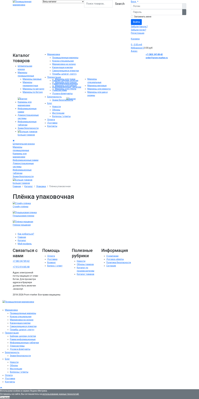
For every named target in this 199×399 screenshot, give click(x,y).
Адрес (134, 51)
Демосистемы (59, 90)
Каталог (22, 240)
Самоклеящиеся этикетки (65, 70)
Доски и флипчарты (62, 93)
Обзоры (56, 110)
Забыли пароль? (139, 26)
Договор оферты (115, 259)
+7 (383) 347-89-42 (154, 54)
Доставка (52, 123)
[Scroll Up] (1, 387)
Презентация (54, 77)
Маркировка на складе (64, 64)
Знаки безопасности (28, 128)
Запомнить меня (142, 16)
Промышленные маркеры (65, 57)
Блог (49, 103)
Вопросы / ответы (61, 116)
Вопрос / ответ (54, 265)
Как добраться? (26, 234)
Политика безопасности (118, 262)
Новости (56, 106)
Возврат (51, 262)
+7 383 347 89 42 (21, 261)
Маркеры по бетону (33, 92)
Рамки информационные (65, 83)
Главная (22, 237)
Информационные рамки (25, 160)
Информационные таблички (66, 87)
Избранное (137, 48)
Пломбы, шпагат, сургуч (64, 74)
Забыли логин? (138, 30)
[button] (134, 1)
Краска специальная (63, 61)
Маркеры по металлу (33, 89)
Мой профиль (25, 243)
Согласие (111, 265)
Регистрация (137, 33)
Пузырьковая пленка (23, 215)
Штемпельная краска (24, 144)
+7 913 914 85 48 (21, 267)
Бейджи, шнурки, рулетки (65, 80)
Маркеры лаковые (32, 79)
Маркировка (53, 54)
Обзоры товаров (85, 264)
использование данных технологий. (60, 394)
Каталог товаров (85, 274)
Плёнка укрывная (22, 225)
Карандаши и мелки (62, 67)
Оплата (51, 119)
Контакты (52, 126)
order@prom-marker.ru (157, 58)
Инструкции (58, 113)
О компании (112, 256)
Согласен (5, 397)
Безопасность (54, 97)
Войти (136, 22)
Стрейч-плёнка (20, 206)
